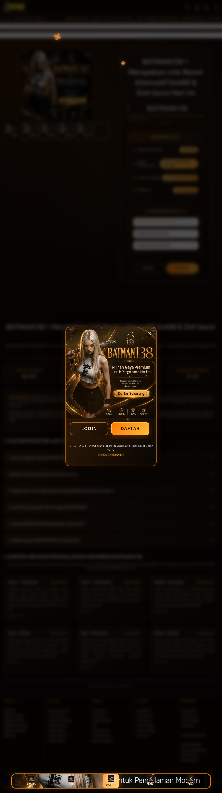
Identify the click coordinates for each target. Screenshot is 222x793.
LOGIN (89, 428)
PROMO (31, 784)
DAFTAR (130, 428)
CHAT (191, 784)
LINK (150, 784)
